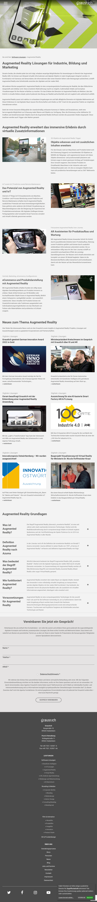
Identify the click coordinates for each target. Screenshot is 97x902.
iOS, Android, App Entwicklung (49, 776)
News (49, 859)
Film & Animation (48, 817)
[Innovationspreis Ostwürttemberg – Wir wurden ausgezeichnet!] (24, 477)
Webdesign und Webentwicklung (50, 779)
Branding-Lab (50, 805)
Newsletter (48, 870)
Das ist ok (90, 897)
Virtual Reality (49, 773)
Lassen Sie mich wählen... (66, 897)
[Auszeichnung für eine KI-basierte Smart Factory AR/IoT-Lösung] (72, 419)
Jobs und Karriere (48, 866)
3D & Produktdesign (48, 837)
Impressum (48, 877)
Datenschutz (48, 880)
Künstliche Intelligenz (49, 764)
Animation (49, 829)
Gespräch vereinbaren (49, 700)
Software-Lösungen (19, 57)
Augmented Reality (50, 770)
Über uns (48, 844)
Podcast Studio (49, 832)
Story (48, 852)
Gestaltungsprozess (48, 849)
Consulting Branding (49, 802)
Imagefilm (50, 826)
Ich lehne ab (81, 897)
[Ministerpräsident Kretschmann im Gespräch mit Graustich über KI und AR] (72, 360)
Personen (48, 856)
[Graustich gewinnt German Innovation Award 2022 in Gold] (24, 360)
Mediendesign (49, 796)
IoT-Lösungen (49, 767)
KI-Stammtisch (49, 782)
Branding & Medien (48, 786)
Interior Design (49, 799)
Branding (49, 793)
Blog (48, 863)
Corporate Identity (49, 790)
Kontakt (48, 873)
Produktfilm (49, 823)
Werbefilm (50, 820)
